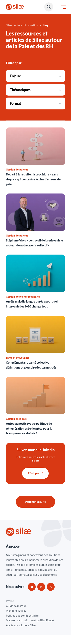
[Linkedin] (41, 587)
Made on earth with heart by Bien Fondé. (30, 620)
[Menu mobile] (64, 7)
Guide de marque (16, 605)
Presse (10, 600)
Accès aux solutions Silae (21, 625)
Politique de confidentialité (22, 615)
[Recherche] (48, 6)
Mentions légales (16, 610)
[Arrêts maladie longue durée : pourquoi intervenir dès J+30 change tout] (35, 282)
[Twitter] (51, 587)
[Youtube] (32, 587)
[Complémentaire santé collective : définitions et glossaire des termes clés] (35, 343)
